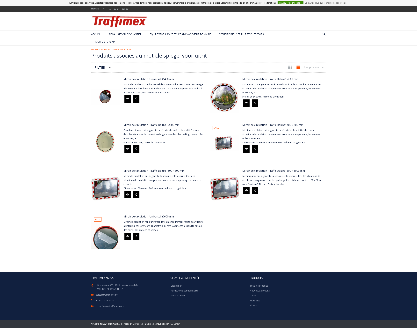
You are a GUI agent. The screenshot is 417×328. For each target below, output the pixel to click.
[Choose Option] (136, 99)
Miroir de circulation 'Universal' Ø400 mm (148, 79)
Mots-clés (105, 49)
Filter (99, 67)
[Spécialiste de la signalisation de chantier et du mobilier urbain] (119, 21)
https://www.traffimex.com (110, 306)
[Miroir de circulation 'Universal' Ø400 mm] (105, 97)
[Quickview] (127, 99)
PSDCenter (175, 323)
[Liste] (298, 67)
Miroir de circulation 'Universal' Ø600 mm (148, 216)
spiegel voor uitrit (122, 49)
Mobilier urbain (105, 41)
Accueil (96, 34)
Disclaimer (176, 285)
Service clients (178, 295)
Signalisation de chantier (125, 34)
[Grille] (290, 67)
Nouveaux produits (260, 290)
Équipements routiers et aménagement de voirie (180, 34)
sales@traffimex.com (107, 294)
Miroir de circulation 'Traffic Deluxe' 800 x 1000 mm (273, 170)
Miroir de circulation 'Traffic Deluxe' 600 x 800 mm (153, 170)
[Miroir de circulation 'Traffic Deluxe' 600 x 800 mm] (105, 188)
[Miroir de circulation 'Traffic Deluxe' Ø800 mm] (105, 143)
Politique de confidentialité (184, 290)
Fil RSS (253, 305)
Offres (253, 295)
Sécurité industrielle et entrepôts (241, 34)
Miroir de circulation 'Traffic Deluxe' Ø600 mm (270, 79)
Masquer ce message (290, 2)
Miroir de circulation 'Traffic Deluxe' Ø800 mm (151, 125)
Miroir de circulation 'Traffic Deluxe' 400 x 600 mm (272, 125)
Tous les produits (259, 285)
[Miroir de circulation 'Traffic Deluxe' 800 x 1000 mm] (224, 188)
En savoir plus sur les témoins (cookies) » (326, 2)
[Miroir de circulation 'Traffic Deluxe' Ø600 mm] (224, 97)
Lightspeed (138, 323)
